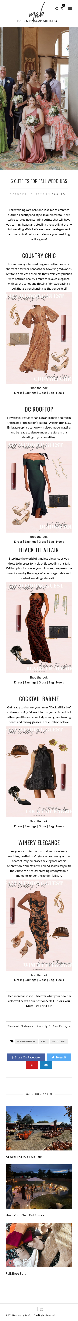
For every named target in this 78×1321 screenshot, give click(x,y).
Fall (44, 1041)
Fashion (60, 194)
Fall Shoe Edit (16, 1273)
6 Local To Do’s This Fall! (24, 1157)
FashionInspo (26, 1041)
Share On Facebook (27, 1057)
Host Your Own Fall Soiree (25, 1215)
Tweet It (61, 1057)
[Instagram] (41, 1309)
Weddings (59, 1041)
